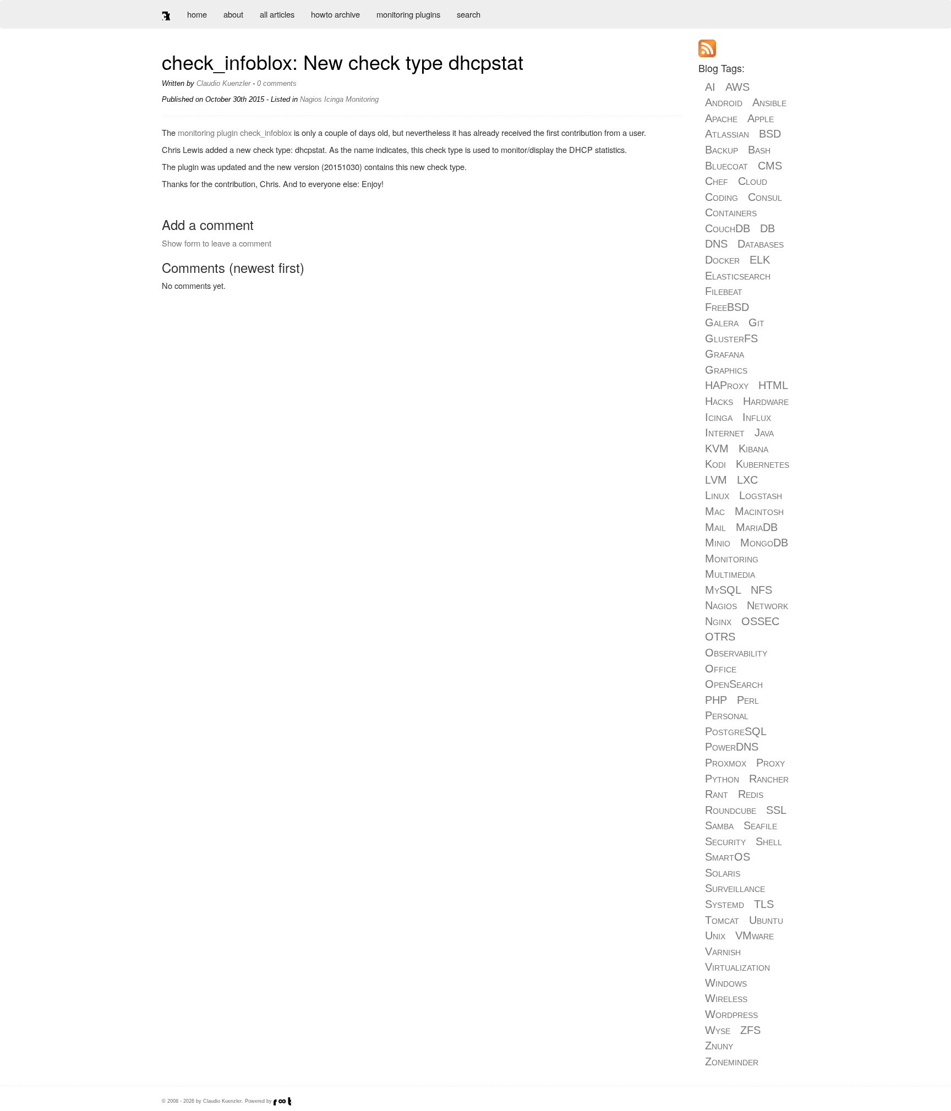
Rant (716, 794)
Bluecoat (726, 166)
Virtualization (737, 967)
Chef (716, 181)
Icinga (333, 99)
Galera (722, 322)
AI (710, 87)
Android (723, 102)
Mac (715, 511)
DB (767, 228)
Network (767, 605)
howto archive (335, 14)
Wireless (726, 998)
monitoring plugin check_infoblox (235, 132)
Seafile (760, 825)
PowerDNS (731, 747)
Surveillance (735, 888)
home (197, 14)
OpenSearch (734, 684)
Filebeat (723, 291)
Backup (721, 150)
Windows (726, 983)
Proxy (770, 763)
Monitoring (362, 99)
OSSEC (760, 621)
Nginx (718, 621)
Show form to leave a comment (216, 243)
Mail (715, 527)
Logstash (760, 495)
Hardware (766, 401)
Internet (725, 432)
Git (756, 322)
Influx (756, 417)
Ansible (769, 102)
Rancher (769, 779)
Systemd (724, 904)
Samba (719, 825)
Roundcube (730, 810)
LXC (747, 480)
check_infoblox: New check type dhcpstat (342, 61)
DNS (716, 244)
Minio (717, 543)
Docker (722, 260)
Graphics (726, 370)
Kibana (753, 448)
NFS (761, 590)
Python (722, 779)
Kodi (715, 464)
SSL (776, 810)
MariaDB (757, 527)
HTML (773, 385)
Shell (769, 841)
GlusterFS (731, 338)
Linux (717, 495)
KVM (717, 448)
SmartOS (727, 857)
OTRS (720, 637)
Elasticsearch (737, 276)
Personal (726, 715)
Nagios (311, 99)
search (468, 14)
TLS (764, 904)
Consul (765, 197)
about (233, 14)
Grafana (724, 354)
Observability (736, 653)
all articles (277, 14)
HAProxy (726, 385)
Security (725, 841)
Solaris (722, 873)
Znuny (719, 1045)
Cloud (752, 181)
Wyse (717, 1030)
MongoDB (764, 543)
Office (720, 669)
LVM (716, 480)
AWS (737, 87)
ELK (760, 260)
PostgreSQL (735, 731)
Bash (759, 150)
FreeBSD (727, 307)
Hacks (719, 401)
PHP (716, 700)
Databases (760, 244)
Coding (721, 197)
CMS (770, 166)
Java (764, 432)
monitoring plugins (408, 14)
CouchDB (727, 228)
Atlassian (727, 134)
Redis (750, 794)
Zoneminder (731, 1061)
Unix (715, 935)
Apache (721, 118)
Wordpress (731, 1014)
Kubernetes (762, 464)
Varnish (723, 951)
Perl (748, 700)
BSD (770, 134)
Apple (760, 118)
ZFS (750, 1030)
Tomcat (722, 920)
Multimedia (730, 574)
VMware (754, 935)
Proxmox (725, 763)
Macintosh (759, 511)
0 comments (277, 83)
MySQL (723, 590)
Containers (731, 212)
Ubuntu (766, 920)
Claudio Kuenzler (223, 83)
